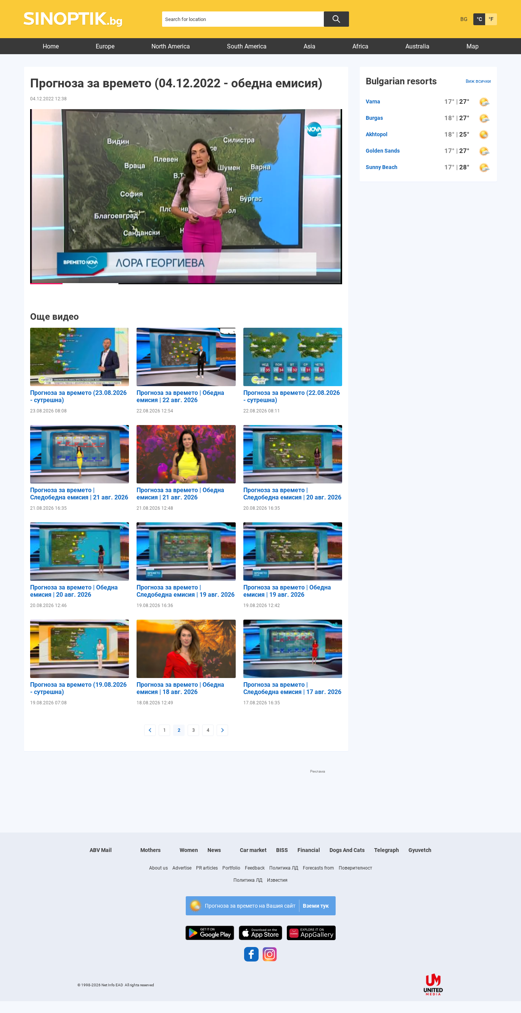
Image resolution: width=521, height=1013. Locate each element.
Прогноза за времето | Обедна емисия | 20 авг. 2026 (74, 591)
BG (464, 19)
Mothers (150, 850)
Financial (308, 850)
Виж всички (478, 81)
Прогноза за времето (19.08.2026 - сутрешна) (78, 688)
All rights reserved (139, 985)
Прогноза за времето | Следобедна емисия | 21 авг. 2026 (79, 493)
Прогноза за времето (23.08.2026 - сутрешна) (78, 396)
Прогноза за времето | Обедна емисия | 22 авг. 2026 (180, 396)
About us (158, 868)
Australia (417, 46)
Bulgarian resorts (401, 81)
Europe (105, 46)
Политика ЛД (283, 868)
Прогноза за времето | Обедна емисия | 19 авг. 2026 (287, 591)
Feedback (255, 868)
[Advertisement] (186, 791)
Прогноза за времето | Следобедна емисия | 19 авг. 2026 (186, 591)
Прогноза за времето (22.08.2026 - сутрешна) (291, 396)
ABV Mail (101, 850)
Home (51, 46)
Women (189, 850)
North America (170, 46)
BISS (282, 850)
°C (479, 19)
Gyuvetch (419, 850)
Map (472, 46)
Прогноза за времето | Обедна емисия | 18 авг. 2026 (180, 688)
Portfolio (231, 868)
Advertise (181, 868)
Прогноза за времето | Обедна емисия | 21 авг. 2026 (180, 493)
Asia (309, 46)
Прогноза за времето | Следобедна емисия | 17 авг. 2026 (292, 688)
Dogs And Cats (347, 850)
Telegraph (386, 850)
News (214, 850)
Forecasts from (318, 868)
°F (491, 19)
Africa (360, 46)
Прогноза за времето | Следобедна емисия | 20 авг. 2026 (292, 493)
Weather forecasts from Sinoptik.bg (77, 19)
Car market (253, 850)
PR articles (207, 868)
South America (247, 46)
